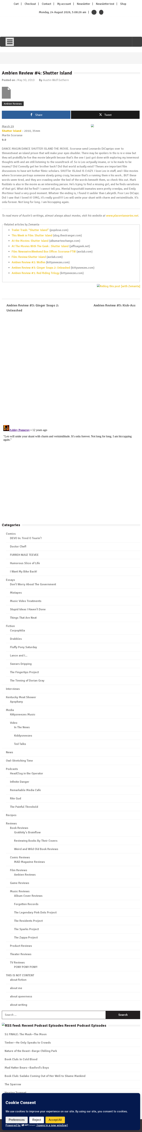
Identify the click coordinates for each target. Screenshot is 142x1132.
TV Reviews (17, 962)
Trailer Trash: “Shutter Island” (30, 230)
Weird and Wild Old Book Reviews (36, 849)
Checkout (30, 4)
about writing (18, 1005)
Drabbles (16, 639)
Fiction (10, 626)
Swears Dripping (21, 664)
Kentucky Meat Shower (21, 697)
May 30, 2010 (26, 80)
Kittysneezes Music (22, 714)
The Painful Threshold (24, 807)
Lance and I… (18, 655)
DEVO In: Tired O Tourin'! (26, 538)
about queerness (21, 996)
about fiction (18, 980)
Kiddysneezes (23, 735)
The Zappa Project (26, 937)
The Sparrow (13, 1084)
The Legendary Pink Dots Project (35, 912)
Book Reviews (19, 828)
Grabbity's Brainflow (27, 832)
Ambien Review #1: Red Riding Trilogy (35, 273)
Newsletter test (105, 4)
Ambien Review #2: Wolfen (28, 262)
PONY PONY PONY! (25, 967)
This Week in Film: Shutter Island (32, 235)
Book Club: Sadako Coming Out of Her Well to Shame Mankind (45, 1076)
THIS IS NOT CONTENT (20, 975)
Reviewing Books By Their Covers (36, 841)
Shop (123, 4)
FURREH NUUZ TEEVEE (24, 555)
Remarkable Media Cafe (25, 790)
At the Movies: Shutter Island (30, 241)
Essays (10, 580)
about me (16, 988)
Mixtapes (16, 593)
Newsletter (83, 4)
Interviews (13, 689)
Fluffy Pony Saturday (23, 647)
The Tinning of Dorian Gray (27, 680)
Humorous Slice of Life (25, 563)
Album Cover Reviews (28, 896)
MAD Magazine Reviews (29, 862)
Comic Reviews (20, 857)
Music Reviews (20, 891)
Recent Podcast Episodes (85, 1025)
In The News (22, 727)
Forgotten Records (26, 904)
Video (13, 723)
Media (10, 710)
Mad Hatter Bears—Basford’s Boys (27, 1068)
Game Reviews (19, 883)
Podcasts (12, 769)
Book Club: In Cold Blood (21, 1059)
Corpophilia (17, 630)
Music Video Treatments (25, 601)
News (9, 752)
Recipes (11, 815)
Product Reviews (21, 946)
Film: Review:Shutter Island (29, 257)
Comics (11, 534)
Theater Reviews (20, 954)
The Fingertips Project (24, 672)
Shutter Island (11, 131)
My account (64, 4)
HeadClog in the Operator (26, 773)
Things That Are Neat (23, 618)
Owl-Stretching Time (19, 761)
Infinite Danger (19, 782)
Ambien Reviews (13, 103)
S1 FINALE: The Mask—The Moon (26, 1034)
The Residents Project (28, 921)
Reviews (11, 823)
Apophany (16, 702)
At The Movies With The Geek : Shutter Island (40, 246)
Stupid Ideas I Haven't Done (28, 609)
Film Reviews (18, 870)
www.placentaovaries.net (122, 215)
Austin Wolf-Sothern (56, 80)
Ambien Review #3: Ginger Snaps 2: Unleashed (41, 268)
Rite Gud (15, 798)
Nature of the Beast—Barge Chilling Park (31, 1051)
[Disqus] (71, 369)
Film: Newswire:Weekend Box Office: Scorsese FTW (44, 251)
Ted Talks (20, 744)
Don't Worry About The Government (33, 584)
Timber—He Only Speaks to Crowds (28, 1042)
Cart (16, 4)
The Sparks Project (26, 929)
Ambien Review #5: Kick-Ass (115, 305)
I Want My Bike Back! (23, 571)
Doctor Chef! (18, 546)
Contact (46, 4)
